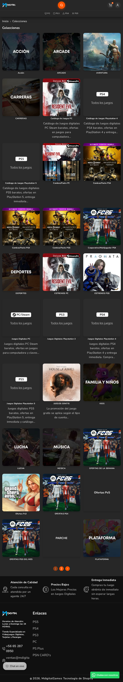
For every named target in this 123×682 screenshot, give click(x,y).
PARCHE (62, 538)
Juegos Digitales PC (21, 339)
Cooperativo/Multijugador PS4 (102, 248)
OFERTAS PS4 (61, 514)
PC (48, 13)
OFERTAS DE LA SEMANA (102, 468)
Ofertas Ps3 (21, 514)
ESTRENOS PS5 (102, 293)
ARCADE (61, 73)
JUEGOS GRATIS (62, 403)
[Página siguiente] (67, 568)
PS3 (58, 13)
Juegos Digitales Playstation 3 (61, 339)
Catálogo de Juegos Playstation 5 (21, 183)
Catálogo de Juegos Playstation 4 (102, 118)
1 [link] (55, 568)
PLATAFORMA (102, 559)
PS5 (76, 13)
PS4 (67, 13)
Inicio (5, 21)
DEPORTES (21, 293)
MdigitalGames (52, 678)
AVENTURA (102, 73)
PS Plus (38, 648)
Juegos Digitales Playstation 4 (102, 339)
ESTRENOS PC (61, 293)
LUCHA (21, 468)
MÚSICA (61, 468)
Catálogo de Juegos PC (61, 118)
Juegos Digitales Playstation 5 (21, 403)
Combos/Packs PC (61, 183)
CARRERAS (21, 118)
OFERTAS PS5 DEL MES (21, 559)
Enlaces (40, 613)
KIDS (102, 403)
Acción (21, 73)
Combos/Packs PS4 (102, 183)
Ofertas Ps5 (102, 493)
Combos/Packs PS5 (61, 248)
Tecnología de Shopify (78, 678)
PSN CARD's (42, 655)
